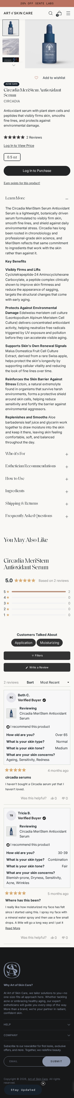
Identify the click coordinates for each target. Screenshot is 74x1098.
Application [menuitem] (23, 643)
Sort (31, 682)
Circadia (12, 101)
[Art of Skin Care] (18, 13)
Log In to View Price (19, 145)
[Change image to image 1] (10, 28)
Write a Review (44, 668)
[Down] (13, 65)
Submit (56, 1061)
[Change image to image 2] (10, 46)
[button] (37, 137)
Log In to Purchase (37, 171)
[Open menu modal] (68, 13)
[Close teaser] (43, 1083)
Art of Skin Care (38, 1079)
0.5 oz (12, 157)
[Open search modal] (50, 13)
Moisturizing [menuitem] (49, 643)
